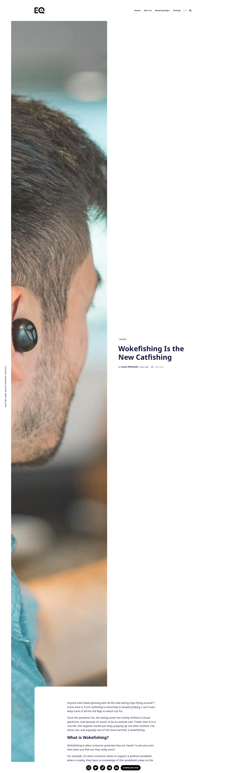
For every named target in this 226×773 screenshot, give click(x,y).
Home (137, 10)
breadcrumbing (131, 707)
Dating (176, 10)
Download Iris (131, 767)
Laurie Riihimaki (129, 366)
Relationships (162, 10)
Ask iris (148, 10)
